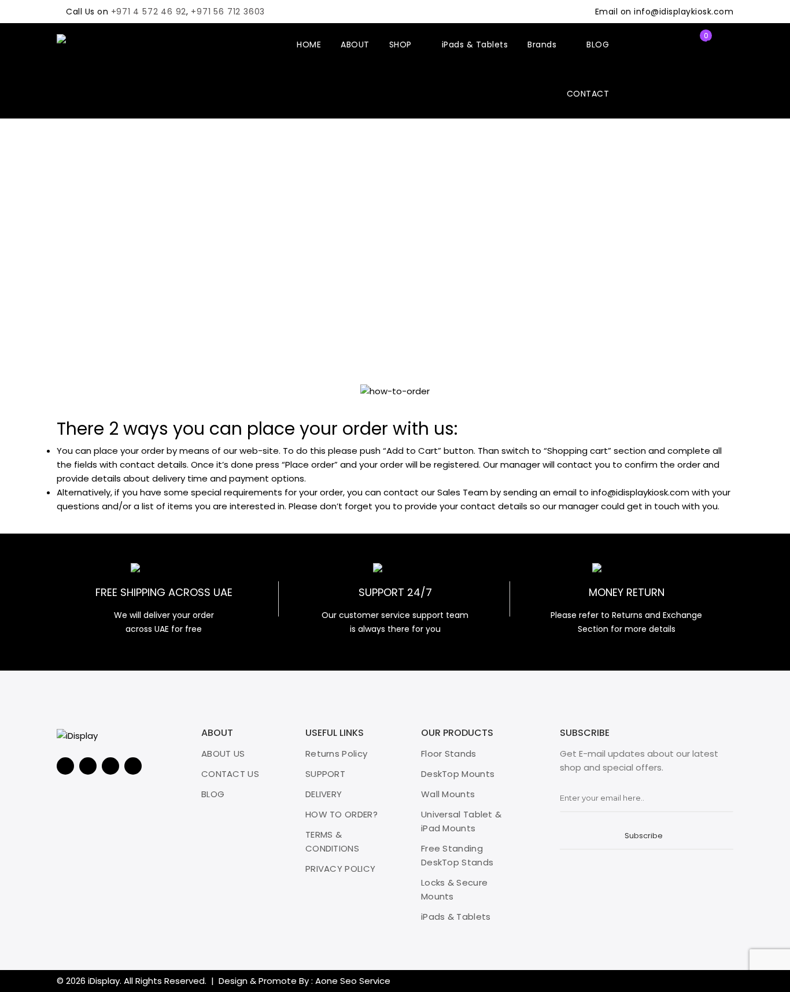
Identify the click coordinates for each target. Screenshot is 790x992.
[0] (696, 44)
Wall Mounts (448, 794)
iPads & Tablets (475, 44)
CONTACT (588, 93)
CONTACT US (230, 774)
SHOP (402, 44)
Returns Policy (336, 753)
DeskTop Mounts (457, 774)
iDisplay (104, 981)
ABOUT (355, 44)
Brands (543, 44)
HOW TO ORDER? (341, 814)
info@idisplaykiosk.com (683, 11)
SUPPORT (325, 774)
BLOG (597, 44)
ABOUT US (223, 753)
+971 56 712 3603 (228, 11)
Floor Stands (449, 753)
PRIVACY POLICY (340, 869)
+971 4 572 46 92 (149, 11)
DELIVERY (323, 794)
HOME (309, 44)
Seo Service (365, 981)
